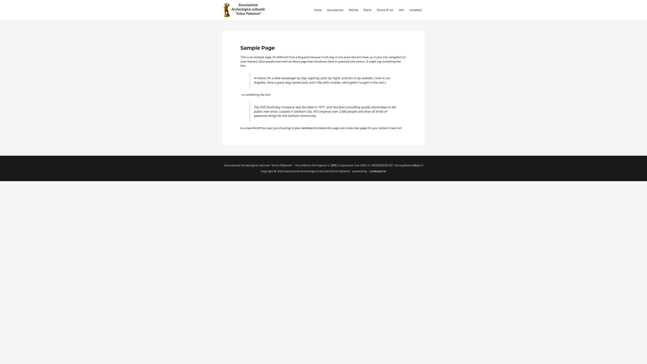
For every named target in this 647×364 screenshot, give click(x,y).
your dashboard (305, 128)
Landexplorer (378, 171)
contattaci (415, 10)
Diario (367, 10)
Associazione (335, 10)
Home (318, 10)
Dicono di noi (385, 10)
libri (401, 10)
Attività (353, 10)
